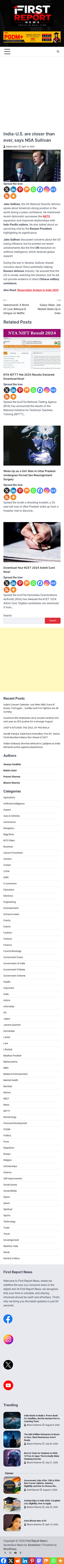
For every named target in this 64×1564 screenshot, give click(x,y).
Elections (8, 895)
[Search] (58, 51)
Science (7, 1172)
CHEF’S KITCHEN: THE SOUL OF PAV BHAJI (26, 727)
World (6, 1252)
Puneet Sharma (11, 776)
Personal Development (15, 1123)
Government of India (14, 963)
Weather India (10, 1246)
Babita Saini (12, 146)
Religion (7, 1160)
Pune (6, 1141)
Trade (6, 1227)
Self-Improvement (12, 1178)
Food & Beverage (12, 951)
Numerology (9, 1117)
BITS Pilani (9, 840)
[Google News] (53, 189)
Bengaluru (8, 828)
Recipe (6, 1154)
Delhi (6, 877)
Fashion (7, 932)
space (6, 1203)
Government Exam (13, 957)
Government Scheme (14, 975)
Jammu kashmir (12, 1024)
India (6, 994)
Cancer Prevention (13, 852)
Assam (7, 809)
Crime (6, 871)
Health (6, 981)
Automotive (9, 822)
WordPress (9, 1549)
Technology (9, 1221)
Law (5, 1043)
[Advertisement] (32, 90)
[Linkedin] (13, 189)
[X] (7, 189)
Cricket (7, 865)
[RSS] (7, 196)
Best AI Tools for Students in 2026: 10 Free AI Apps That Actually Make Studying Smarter (41, 1456)
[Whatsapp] (33, 189)
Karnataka (9, 1031)
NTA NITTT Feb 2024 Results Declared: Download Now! (29, 376)
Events (7, 920)
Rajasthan (8, 1147)
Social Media (10, 1190)
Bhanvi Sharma (34, 1425)
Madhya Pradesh (12, 1055)
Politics (7, 1135)
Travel (6, 1233)
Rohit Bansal (33, 1490)
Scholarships (10, 1166)
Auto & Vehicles (11, 816)
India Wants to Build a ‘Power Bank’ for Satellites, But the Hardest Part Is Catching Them (42, 1418)
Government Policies (14, 969)
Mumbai (7, 1086)
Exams (7, 926)
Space (6, 1197)
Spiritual (7, 1209)
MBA (6, 1068)
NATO (46, 216)
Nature (7, 1092)
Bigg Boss (8, 834)
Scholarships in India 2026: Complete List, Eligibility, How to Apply (42, 1502)
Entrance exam (11, 914)
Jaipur (6, 1018)
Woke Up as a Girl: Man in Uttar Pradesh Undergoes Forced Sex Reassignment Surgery (29, 475)
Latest (6, 1037)
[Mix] (27, 189)
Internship (8, 1006)
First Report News (36, 1540)
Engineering (9, 902)
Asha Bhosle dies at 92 (35, 1520)
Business (8, 846)
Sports (6, 1215)
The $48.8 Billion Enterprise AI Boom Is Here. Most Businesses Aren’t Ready (42, 1437)
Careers (7, 859)
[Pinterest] (20, 189)
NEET (6, 1098)
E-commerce (10, 883)
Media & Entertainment (15, 1074)
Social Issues (10, 1184)
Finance (7, 945)
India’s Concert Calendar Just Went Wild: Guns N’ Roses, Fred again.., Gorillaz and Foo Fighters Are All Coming (30, 708)
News (6, 1104)
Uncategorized (11, 1240)
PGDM (6, 1129)
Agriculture (9, 797)
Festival (7, 938)
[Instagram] (47, 189)
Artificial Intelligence (14, 803)
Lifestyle (7, 1049)
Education (8, 889)
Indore (6, 1000)
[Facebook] (40, 189)
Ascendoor (34, 1545)
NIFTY (6, 1111)
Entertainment (11, 908)
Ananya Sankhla (12, 764)
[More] (13, 196)
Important (8, 988)
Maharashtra (10, 1061)
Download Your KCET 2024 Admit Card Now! (29, 569)
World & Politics (11, 1258)
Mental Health (10, 1080)
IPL (5, 1012)
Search (7, 615)
